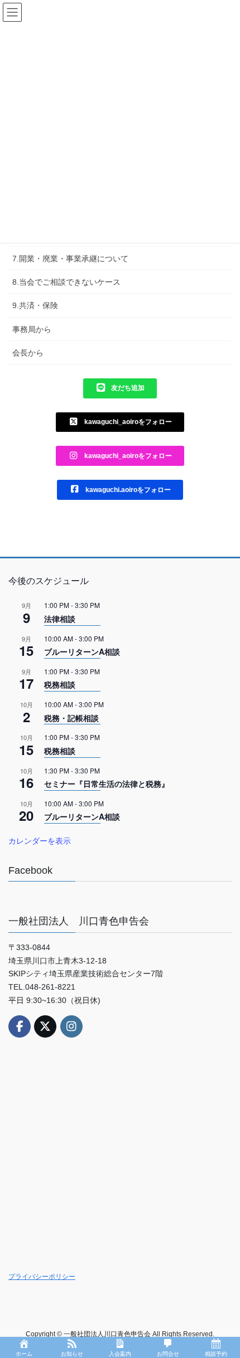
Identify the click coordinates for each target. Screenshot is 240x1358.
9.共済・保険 (35, 305)
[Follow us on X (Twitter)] (45, 1026)
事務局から (31, 329)
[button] (120, 388)
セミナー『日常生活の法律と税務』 (106, 783)
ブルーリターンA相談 (82, 651)
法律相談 (59, 618)
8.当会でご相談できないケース (66, 282)
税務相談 (59, 684)
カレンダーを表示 (39, 840)
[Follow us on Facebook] (19, 1026)
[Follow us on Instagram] (71, 1026)
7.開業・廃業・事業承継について (70, 258)
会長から (28, 352)
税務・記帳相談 (71, 717)
